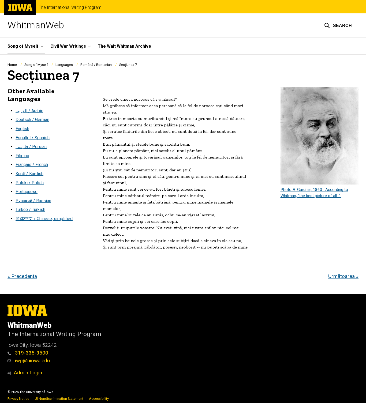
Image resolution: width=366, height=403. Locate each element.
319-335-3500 (31, 353)
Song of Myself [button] (23, 46)
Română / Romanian (96, 65)
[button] (338, 25)
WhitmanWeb (36, 25)
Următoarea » (343, 276)
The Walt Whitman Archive (124, 46)
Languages (64, 65)
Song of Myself (36, 65)
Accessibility (99, 399)
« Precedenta (22, 276)
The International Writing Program (70, 7)
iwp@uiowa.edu (32, 360)
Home (12, 65)
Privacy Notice (18, 399)
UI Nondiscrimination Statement (59, 399)
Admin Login (28, 373)
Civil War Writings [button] (68, 46)
